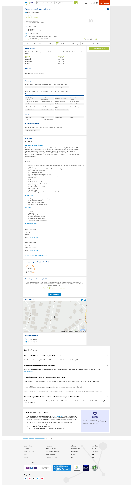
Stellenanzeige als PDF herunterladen (36, 255)
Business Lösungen (51, 457)
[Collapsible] (107, 356)
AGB (93, 454)
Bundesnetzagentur (59, 416)
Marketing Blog (75, 448)
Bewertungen (86, 44)
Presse (26, 457)
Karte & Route (97, 44)
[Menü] (97, 3)
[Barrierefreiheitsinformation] (94, 3)
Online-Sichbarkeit (51, 448)
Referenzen (74, 451)
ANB (93, 457)
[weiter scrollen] (109, 43)
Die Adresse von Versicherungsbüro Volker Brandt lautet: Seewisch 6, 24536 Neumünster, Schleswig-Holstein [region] (52, 360)
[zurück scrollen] (24, 43)
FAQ (72, 457)
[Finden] (76, 2)
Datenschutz (95, 451)
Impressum (95, 448)
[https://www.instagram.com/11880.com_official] (29, 478)
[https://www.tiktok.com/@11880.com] (34, 478)
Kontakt (73, 454)
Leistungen (51, 44)
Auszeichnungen (74, 44)
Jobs (25, 454)
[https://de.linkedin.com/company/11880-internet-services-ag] (38, 478)
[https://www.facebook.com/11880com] (25, 478)
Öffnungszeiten (31, 44)
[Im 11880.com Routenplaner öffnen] (82, 299)
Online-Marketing (50, 454)
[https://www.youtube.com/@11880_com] (42, 478)
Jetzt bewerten (54, 294)
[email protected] (34, 237)
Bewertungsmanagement (52, 451)
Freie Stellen (62, 44)
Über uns (42, 44)
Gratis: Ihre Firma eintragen (104, 3)
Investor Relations (29, 451)
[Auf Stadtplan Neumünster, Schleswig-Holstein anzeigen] (85, 299)
